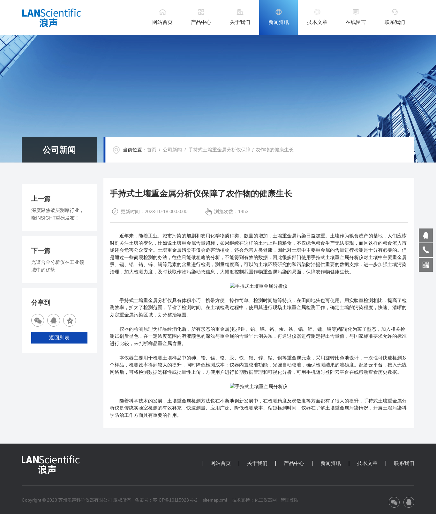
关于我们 (240, 22)
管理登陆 (289, 500)
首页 (151, 149)
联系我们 (395, 22)
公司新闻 (172, 149)
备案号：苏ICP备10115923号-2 (166, 500)
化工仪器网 (265, 500)
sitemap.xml (215, 500)
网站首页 (162, 22)
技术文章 (317, 22)
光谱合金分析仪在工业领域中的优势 (57, 265)
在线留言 (356, 22)
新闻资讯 (278, 22)
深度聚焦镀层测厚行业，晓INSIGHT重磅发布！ (57, 214)
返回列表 (59, 337)
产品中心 (201, 22)
